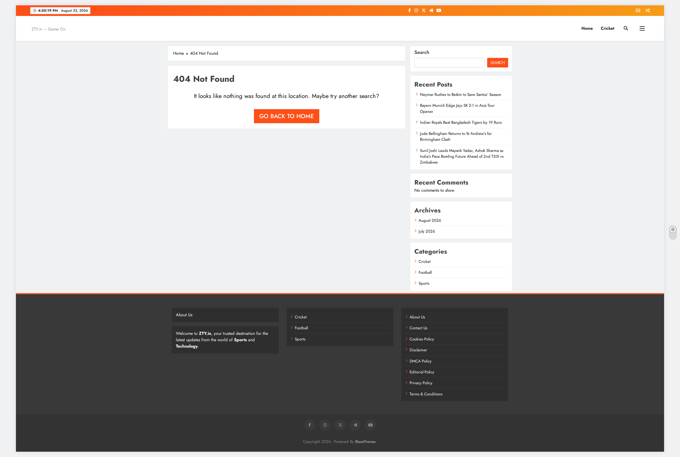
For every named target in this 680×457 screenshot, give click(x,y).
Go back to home (286, 116)
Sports (424, 283)
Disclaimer (418, 350)
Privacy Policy (421, 383)
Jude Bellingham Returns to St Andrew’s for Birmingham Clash (456, 136)
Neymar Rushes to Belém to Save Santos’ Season (460, 94)
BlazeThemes (365, 441)
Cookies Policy (422, 339)
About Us (417, 317)
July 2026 (427, 231)
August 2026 (430, 220)
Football (425, 272)
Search (421, 52)
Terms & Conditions (426, 394)
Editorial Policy (422, 372)
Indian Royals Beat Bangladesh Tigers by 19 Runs (461, 122)
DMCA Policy (421, 361)
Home (587, 28)
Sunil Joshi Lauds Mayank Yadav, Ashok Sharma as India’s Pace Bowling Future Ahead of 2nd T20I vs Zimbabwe (462, 156)
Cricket (607, 28)
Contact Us (418, 328)
